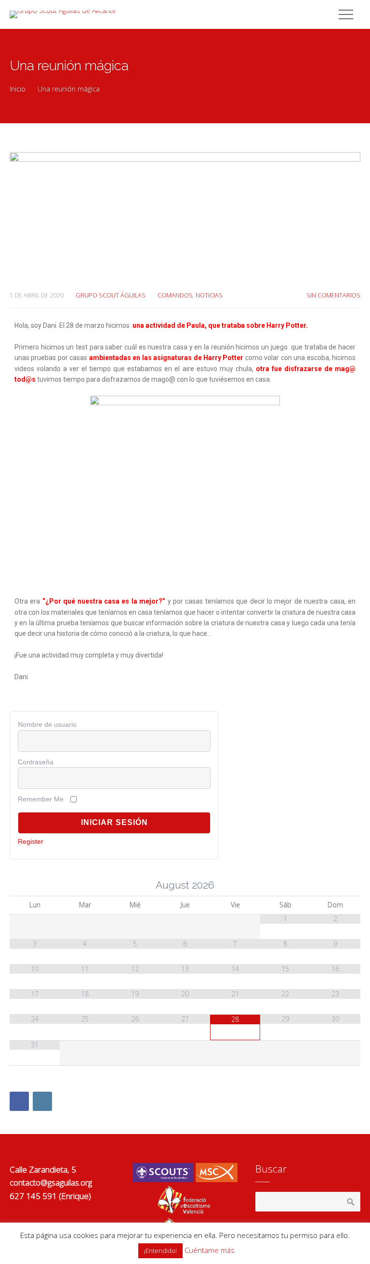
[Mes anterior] (35, 885)
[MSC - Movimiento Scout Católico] (185, 1179)
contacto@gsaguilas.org (51, 1182)
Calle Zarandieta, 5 (43, 1169)
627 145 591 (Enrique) (50, 1195)
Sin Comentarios (333, 295)
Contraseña (35, 762)
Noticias (209, 295)
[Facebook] (19, 1101)
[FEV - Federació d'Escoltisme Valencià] (185, 1211)
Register (30, 841)
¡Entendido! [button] (160, 1250)
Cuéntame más (210, 1250)
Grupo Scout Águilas (110, 295)
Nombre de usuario (47, 724)
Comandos (175, 295)
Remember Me (41, 799)
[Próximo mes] (335, 885)
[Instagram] (42, 1101)
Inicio (18, 88)
